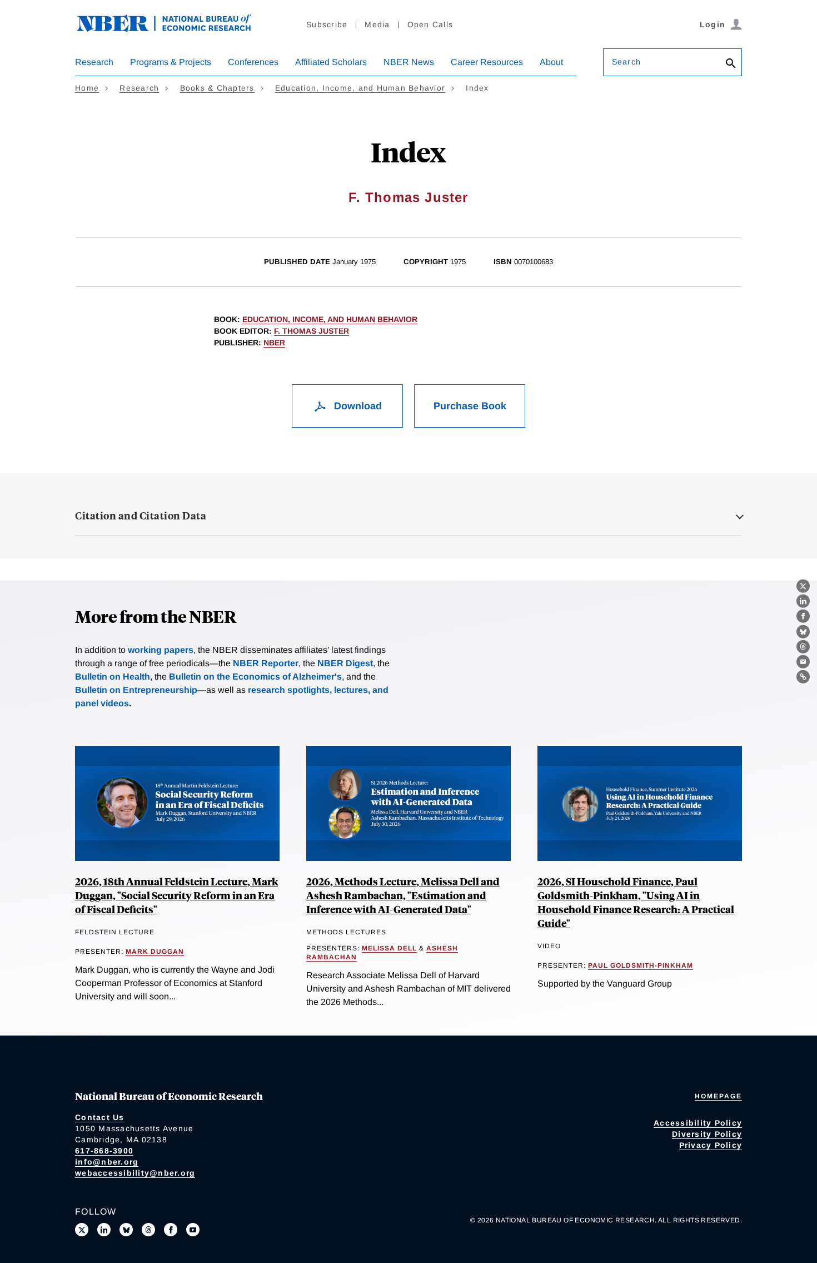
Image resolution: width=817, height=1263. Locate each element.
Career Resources (487, 62)
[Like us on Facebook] (170, 1229)
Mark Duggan (155, 951)
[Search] (731, 64)
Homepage (718, 1096)
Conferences (253, 62)
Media (377, 24)
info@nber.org (106, 1161)
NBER (274, 342)
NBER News (408, 62)
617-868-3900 (104, 1150)
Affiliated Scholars (331, 62)
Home (87, 87)
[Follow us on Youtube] (193, 1229)
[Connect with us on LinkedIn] (104, 1229)
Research (94, 62)
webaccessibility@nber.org (135, 1172)
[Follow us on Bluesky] (126, 1229)
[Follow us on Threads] (148, 1229)
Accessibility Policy (698, 1122)
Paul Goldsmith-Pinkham (640, 965)
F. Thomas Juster (408, 197)
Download (356, 406)
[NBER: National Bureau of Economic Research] (173, 29)
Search (626, 62)
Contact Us (99, 1117)
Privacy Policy (711, 1145)
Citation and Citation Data (140, 515)
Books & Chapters (217, 87)
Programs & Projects (170, 62)
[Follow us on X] (81, 1229)
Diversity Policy (707, 1134)
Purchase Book (470, 406)
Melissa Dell (389, 948)
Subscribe (326, 24)
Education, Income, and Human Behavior (360, 87)
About (551, 62)
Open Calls (430, 24)
